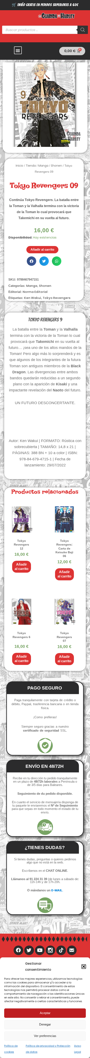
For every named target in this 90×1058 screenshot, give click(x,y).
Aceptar (45, 1013)
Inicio (19, 166)
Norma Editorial (35, 292)
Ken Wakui (32, 298)
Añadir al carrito (42, 249)
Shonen (56, 166)
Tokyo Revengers (57, 298)
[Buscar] (82, 30)
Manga (43, 166)
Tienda (31, 166)
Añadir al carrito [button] (21, 567)
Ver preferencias (45, 1036)
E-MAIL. (57, 890)
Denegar (45, 1024)
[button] (84, 966)
